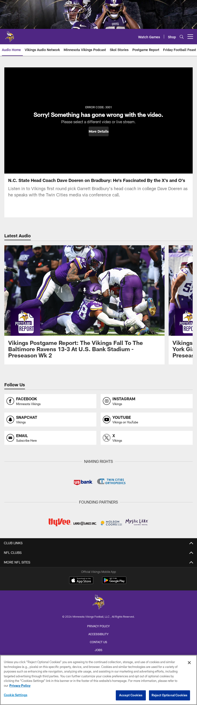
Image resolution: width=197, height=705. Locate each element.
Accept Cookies (130, 695)
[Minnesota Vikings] (98, 602)
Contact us (98, 642)
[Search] (182, 36)
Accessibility (98, 634)
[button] (99, 131)
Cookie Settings (15, 695)
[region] (98, 680)
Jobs (98, 650)
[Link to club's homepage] (9, 35)
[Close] (189, 662)
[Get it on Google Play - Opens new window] (114, 583)
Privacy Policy (98, 626)
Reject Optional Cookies (169, 695)
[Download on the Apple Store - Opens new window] (81, 581)
